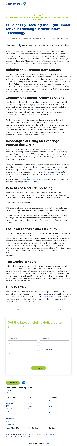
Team (51, 404)
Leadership (52, 410)
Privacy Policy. (38, 353)
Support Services (30, 407)
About (51, 401)
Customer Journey (31, 412)
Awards (51, 413)
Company (53, 397)
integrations (50, 174)
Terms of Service (26, 436)
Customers (9, 425)
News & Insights (12, 428)
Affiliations (52, 407)
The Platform (11, 397)
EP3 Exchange (9, 402)
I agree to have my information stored (26, 353)
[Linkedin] (23, 382)
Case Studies (32, 428)
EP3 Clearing (9, 407)
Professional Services (17, 253)
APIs (7, 422)
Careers (51, 416)
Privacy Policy (10, 436)
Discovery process (50, 296)
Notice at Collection (49, 434)
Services (30, 397)
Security (17, 436)
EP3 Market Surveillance (9, 413)
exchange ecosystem (34, 179)
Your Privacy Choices (36, 444)
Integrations (9, 419)
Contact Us (13, 383)
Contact (52, 428)
